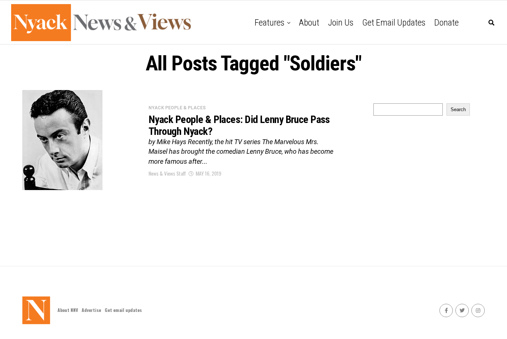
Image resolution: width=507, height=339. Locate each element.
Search (458, 109)
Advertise (91, 310)
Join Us (340, 22)
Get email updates (393, 22)
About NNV (68, 310)
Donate (446, 22)
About (309, 22)
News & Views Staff (167, 173)
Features (269, 22)
